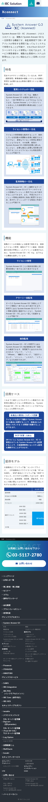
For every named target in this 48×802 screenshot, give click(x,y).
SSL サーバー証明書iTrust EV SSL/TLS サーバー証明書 (11, 730)
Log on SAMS (8, 741)
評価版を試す (29, 658)
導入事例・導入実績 (11, 587)
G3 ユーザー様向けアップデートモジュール (35, 655)
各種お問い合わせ (9, 779)
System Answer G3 (11, 623)
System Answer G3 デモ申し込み (31, 780)
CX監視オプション (31, 646)
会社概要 (7, 605)
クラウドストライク (11, 715)
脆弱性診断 (28, 761)
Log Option (8, 737)
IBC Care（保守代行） (12, 697)
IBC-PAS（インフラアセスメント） (14, 692)
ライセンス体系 (8, 632)
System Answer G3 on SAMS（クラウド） (13, 640)
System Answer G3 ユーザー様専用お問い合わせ (34, 784)
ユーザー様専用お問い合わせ (9, 652)
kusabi (6, 753)
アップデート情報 (31, 651)
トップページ (8, 576)
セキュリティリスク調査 (11, 766)
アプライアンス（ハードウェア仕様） (10, 635)
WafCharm (7, 749)
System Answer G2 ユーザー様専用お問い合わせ (12, 789)
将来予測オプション (9, 646)
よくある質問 (29, 649)
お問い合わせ (8, 775)
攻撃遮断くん (8, 745)
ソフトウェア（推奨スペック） (31, 635)
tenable (6, 711)
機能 (26, 626)
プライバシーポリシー (12, 609)
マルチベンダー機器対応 (33, 629)
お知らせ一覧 (8, 580)
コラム (6, 595)
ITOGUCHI (7, 669)
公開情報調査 (29, 763)
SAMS (6, 683)
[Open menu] (44, 3)
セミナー (7, 591)
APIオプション (30, 643)
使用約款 (7, 613)
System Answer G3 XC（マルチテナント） (35, 640)
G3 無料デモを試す (31, 661)
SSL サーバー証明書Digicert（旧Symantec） (11, 721)
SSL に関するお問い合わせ (7, 784)
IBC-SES (7, 701)
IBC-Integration (10, 687)
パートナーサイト (10, 794)
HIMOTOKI (8, 673)
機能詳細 (6, 629)
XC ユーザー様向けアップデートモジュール (13, 659)
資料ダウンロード (10, 598)
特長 (4, 626)
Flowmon (7, 665)
